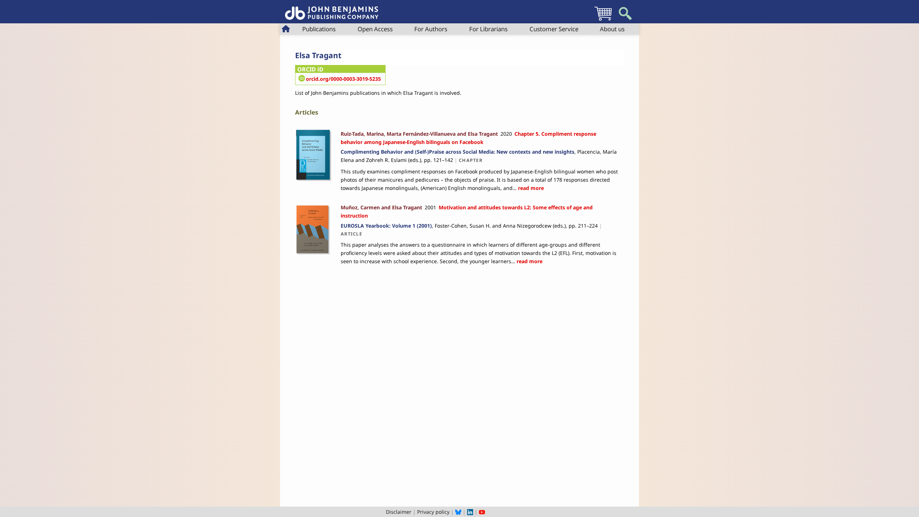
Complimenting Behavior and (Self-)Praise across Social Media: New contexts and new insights (457, 151)
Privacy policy (433, 511)
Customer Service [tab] (554, 29)
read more (530, 188)
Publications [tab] (319, 29)
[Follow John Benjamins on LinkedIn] (470, 511)
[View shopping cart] (603, 20)
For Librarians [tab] (488, 29)
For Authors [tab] (430, 29)
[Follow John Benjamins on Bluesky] (458, 511)
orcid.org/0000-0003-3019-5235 (343, 78)
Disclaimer (398, 511)
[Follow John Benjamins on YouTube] (482, 511)
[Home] (331, 9)
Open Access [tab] (375, 29)
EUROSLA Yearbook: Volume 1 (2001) (386, 225)
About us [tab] (612, 29)
